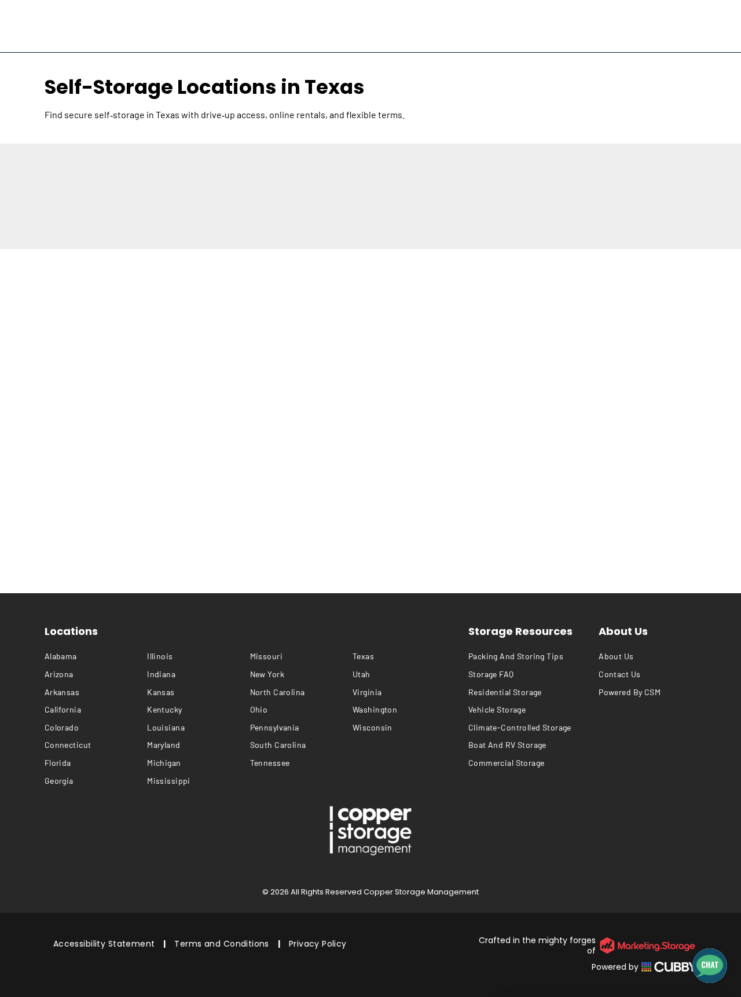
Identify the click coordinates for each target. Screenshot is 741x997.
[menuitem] (96, 657)
